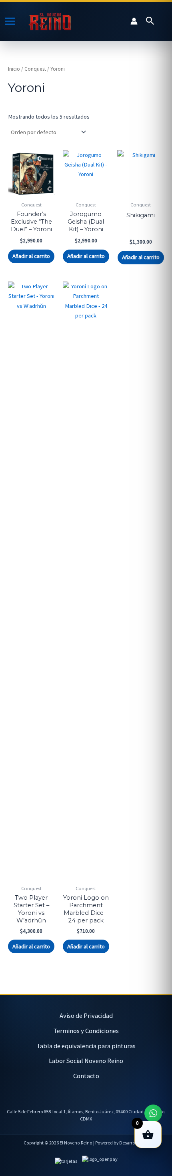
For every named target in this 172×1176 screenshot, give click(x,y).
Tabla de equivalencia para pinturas (86, 1046)
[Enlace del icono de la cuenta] (134, 21)
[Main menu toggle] (10, 21)
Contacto (86, 1076)
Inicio (14, 68)
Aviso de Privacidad (86, 1015)
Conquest (35, 68)
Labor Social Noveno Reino (86, 1061)
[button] (150, 21)
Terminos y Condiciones (86, 1031)
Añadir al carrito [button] (31, 256)
